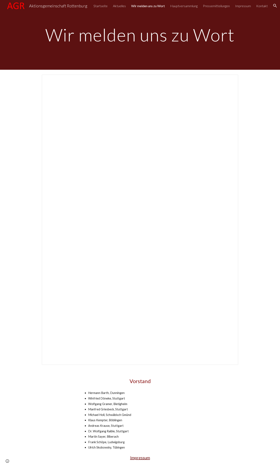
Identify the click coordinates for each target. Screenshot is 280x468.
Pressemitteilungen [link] (216, 6)
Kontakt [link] (262, 6)
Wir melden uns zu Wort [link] (148, 6)
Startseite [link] (100, 6)
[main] (140, 34)
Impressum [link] (243, 6)
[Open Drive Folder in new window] (230, 80)
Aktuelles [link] (119, 6)
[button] (275, 6)
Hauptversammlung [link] (184, 6)
